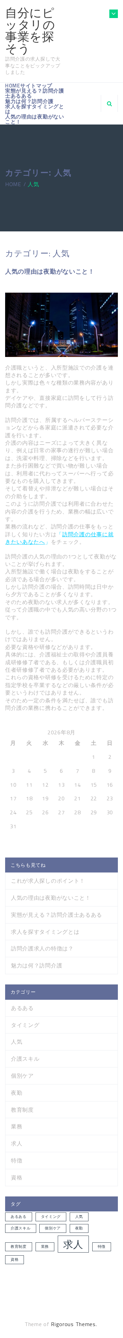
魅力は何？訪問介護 (29, 101)
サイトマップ (36, 85)
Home (12, 85)
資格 (16, 1177)
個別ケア (22, 1075)
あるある (22, 1008)
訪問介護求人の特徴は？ (42, 948)
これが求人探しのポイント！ (48, 881)
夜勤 (16, 1092)
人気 (16, 1041)
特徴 (16, 1160)
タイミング (25, 1025)
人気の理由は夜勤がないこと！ (34, 119)
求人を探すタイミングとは (34, 109)
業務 (16, 1126)
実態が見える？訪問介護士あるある (34, 93)
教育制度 (22, 1109)
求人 (16, 1143)
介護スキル (25, 1058)
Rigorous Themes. (74, 1324)
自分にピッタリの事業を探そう (30, 30)
